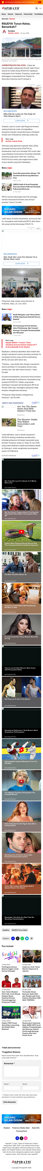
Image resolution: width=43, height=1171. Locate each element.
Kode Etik (35, 1128)
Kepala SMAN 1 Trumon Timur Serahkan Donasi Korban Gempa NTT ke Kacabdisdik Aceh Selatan (21, 344)
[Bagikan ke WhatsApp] (22, 938)
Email (25, 1084)
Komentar (9, 1063)
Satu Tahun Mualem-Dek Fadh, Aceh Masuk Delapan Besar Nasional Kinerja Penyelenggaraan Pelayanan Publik (11, 997)
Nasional (18, 14)
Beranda (5, 19)
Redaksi (7, 1128)
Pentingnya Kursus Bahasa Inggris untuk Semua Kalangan (10, 969)
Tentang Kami (21, 1131)
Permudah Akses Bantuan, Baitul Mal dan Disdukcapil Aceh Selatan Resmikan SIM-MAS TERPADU (31, 996)
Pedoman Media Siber (21, 1128)
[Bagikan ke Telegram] (27, 938)
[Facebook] (17, 1138)
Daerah (10, 14)
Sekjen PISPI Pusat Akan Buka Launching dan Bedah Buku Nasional (10, 1026)
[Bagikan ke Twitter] (18, 938)
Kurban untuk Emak (14, 141)
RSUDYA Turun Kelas (19, 930)
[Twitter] (21, 1138)
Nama (6, 1084)
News (4, 14)
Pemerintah (28, 14)
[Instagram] (26, 1138)
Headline (6, 930)
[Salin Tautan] (31, 938)
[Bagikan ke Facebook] (13, 938)
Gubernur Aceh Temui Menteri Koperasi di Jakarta (31, 969)
